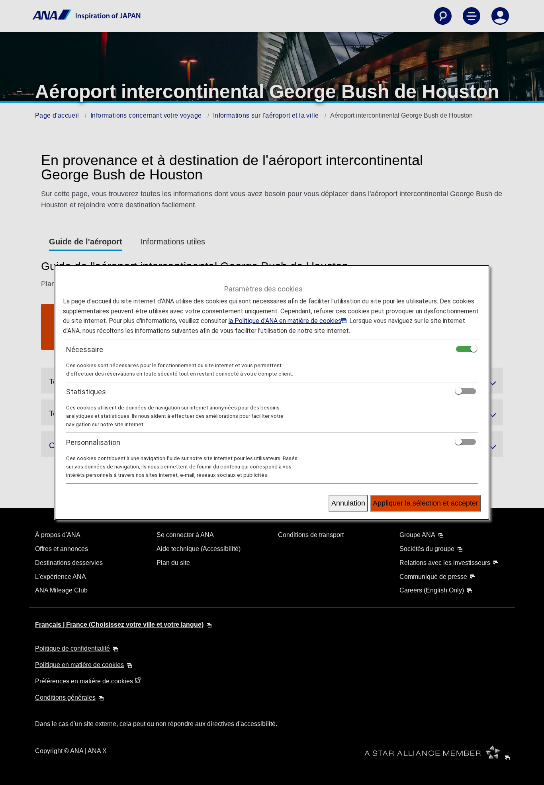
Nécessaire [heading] (84, 349)
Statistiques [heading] (86, 392)
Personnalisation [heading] (93, 442)
